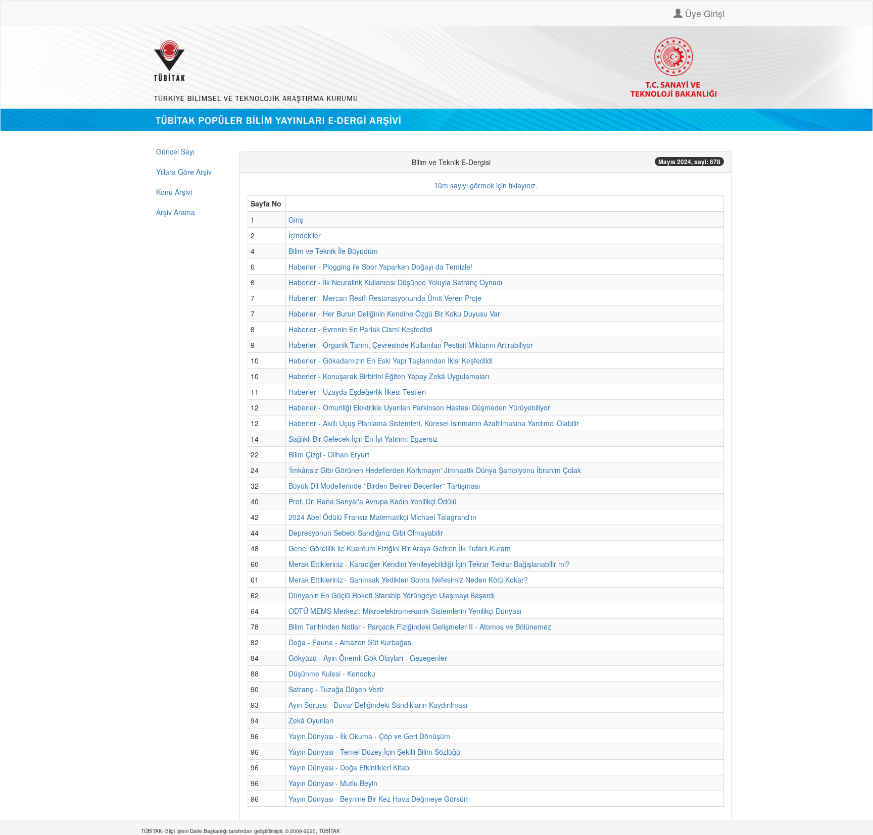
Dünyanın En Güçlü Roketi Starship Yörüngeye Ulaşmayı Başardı (391, 595)
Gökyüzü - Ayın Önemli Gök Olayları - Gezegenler (367, 658)
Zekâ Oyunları (310, 720)
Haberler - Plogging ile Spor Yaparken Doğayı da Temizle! (380, 267)
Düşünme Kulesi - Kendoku (331, 673)
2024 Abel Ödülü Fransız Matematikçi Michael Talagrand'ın (382, 517)
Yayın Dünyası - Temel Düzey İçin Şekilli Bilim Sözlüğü (374, 752)
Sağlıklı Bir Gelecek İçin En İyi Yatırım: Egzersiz (363, 439)
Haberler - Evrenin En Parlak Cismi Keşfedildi (360, 329)
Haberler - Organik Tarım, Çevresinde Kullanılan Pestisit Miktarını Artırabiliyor (410, 345)
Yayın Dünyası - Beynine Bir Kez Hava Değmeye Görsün (378, 799)
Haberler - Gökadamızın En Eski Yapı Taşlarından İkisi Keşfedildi (390, 360)
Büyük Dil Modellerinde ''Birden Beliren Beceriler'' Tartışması (384, 486)
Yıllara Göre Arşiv (184, 172)
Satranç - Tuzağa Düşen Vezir (336, 689)
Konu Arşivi (174, 192)
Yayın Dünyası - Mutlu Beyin (332, 783)
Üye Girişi (703, 13)
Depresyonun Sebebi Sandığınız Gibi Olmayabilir (365, 533)
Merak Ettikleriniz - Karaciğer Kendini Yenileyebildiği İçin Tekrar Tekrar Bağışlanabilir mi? (429, 564)
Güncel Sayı (175, 151)
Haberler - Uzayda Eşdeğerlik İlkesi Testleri (357, 392)
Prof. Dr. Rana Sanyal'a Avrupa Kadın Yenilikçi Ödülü (372, 501)
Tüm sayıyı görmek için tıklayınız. (486, 185)
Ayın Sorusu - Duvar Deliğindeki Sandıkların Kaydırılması (377, 705)
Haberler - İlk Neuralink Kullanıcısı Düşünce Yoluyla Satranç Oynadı (395, 282)
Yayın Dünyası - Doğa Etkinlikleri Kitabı (349, 767)
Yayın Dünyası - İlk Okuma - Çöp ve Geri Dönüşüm (369, 736)
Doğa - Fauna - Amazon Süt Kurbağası (350, 642)
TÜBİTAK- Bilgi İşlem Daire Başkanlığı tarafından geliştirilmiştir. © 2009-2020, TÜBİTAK (240, 830)
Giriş (295, 220)
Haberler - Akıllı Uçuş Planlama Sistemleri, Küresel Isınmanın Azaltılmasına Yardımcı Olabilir (433, 423)
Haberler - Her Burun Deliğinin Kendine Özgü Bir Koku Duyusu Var (394, 313)
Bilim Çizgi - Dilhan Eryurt (328, 454)
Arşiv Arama (175, 212)
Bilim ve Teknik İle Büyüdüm (333, 251)
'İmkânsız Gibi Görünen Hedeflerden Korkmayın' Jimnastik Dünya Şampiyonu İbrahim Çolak (434, 470)
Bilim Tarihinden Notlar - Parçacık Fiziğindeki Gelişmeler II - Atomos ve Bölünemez (419, 626)
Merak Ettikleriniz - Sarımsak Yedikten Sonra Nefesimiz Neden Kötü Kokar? (408, 580)
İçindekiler (304, 235)
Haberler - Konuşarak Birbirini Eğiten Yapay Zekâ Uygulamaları (388, 376)
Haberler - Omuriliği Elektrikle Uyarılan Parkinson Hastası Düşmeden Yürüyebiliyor (419, 407)
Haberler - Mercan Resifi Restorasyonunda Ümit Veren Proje (384, 298)
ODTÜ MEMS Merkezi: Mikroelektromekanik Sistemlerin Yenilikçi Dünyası (404, 611)
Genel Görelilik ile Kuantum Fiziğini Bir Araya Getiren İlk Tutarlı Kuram (399, 548)
